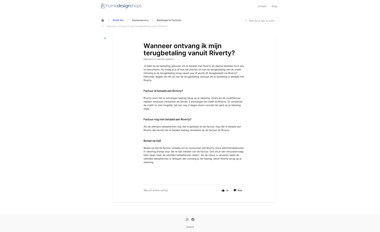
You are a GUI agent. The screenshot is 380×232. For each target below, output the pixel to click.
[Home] (102, 20)
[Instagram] (187, 220)
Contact (262, 6)
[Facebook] (193, 220)
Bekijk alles (118, 20)
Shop (274, 6)
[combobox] (261, 20)
